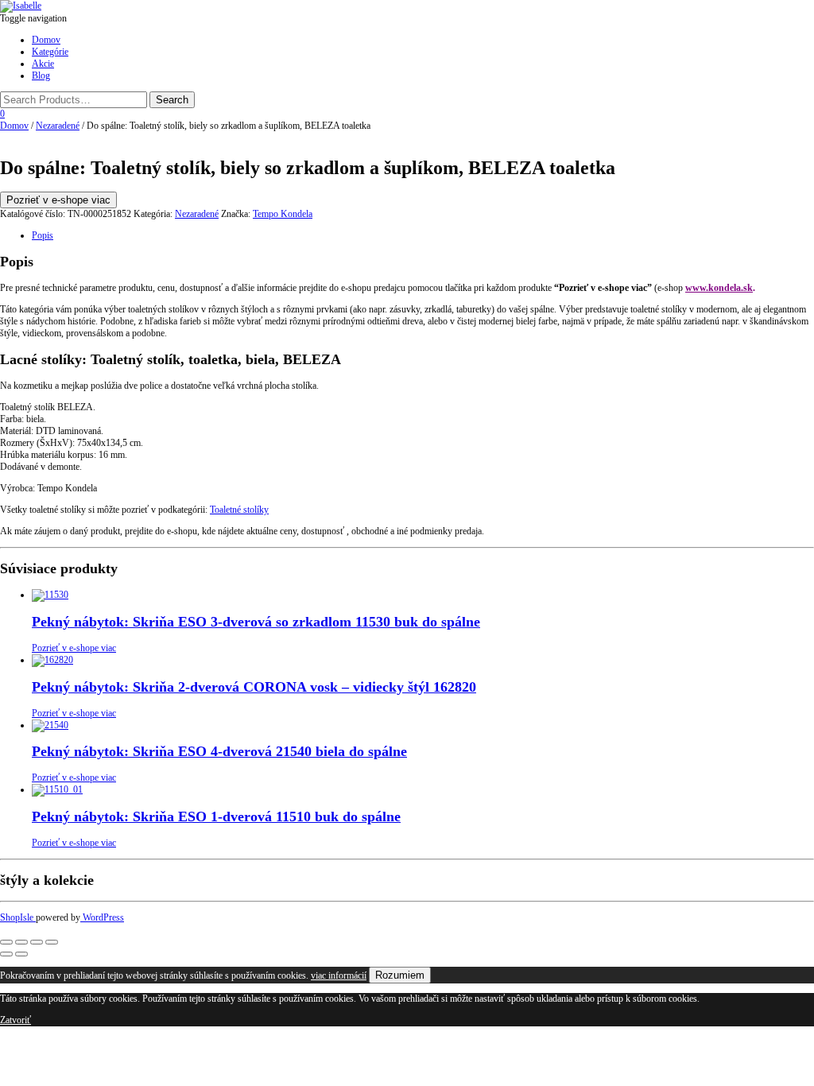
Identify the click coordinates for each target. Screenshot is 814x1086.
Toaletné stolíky (239, 509)
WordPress (102, 917)
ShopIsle (18, 917)
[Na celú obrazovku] (21, 942)
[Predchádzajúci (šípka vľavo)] (6, 954)
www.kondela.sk (719, 287)
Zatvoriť (15, 1020)
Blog (41, 75)
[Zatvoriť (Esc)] (51, 942)
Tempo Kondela (282, 213)
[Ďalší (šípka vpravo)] (21, 954)
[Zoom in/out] (6, 942)
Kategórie (50, 51)
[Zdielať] (36, 942)
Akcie (43, 63)
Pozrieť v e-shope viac (58, 200)
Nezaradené (57, 125)
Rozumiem (399, 975)
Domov (46, 39)
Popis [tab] (42, 235)
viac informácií (338, 975)
